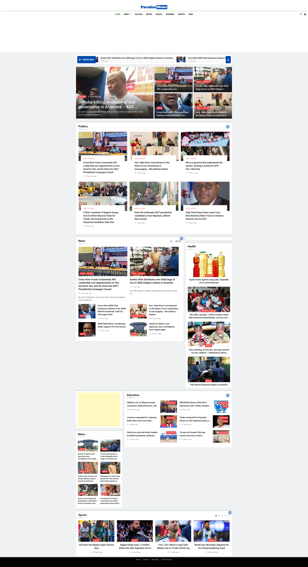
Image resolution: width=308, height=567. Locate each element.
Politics (138, 14)
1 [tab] (216, 515)
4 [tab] (225, 515)
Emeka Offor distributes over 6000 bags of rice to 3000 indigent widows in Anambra (212, 89)
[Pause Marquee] (228, 59)
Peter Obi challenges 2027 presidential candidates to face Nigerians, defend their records (153, 215)
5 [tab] (228, 515)
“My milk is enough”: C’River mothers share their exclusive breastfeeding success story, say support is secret (209, 318)
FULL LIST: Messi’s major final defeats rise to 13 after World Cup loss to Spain (173, 548)
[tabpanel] (96, 537)
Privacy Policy (166, 560)
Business (170, 14)
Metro (149, 14)
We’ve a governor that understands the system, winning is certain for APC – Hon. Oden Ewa (204, 165)
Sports (181, 14)
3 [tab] (222, 515)
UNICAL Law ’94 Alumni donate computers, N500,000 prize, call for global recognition (141, 405)
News (126, 14)
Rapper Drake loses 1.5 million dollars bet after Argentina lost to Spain (135, 548)
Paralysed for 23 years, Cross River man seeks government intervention (109, 500)
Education (83, 97)
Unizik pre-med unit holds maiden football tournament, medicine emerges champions (142, 435)
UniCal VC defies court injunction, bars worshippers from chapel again (162, 327)
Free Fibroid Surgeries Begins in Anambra (209, 385)
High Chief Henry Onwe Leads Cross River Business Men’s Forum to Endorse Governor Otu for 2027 (204, 215)
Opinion (206, 82)
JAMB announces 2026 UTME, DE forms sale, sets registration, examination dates (109, 107)
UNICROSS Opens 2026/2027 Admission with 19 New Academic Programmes (195, 405)
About (138, 560)
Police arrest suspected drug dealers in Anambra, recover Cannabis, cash (87, 500)
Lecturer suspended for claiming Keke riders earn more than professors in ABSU (141, 420)
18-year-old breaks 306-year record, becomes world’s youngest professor (192, 435)
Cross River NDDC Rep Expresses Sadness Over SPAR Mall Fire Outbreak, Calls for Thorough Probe (181, 58)
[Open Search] (301, 14)
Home (117, 14)
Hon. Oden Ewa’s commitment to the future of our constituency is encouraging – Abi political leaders (213, 115)
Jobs (190, 14)
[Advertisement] (154, 35)
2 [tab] (219, 515)
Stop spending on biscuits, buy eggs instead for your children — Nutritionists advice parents (209, 353)
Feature (205, 311)
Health (159, 14)
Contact (146, 560)
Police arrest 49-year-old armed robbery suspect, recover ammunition (87, 478)
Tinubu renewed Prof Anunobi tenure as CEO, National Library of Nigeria (195, 420)
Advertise (155, 560)
